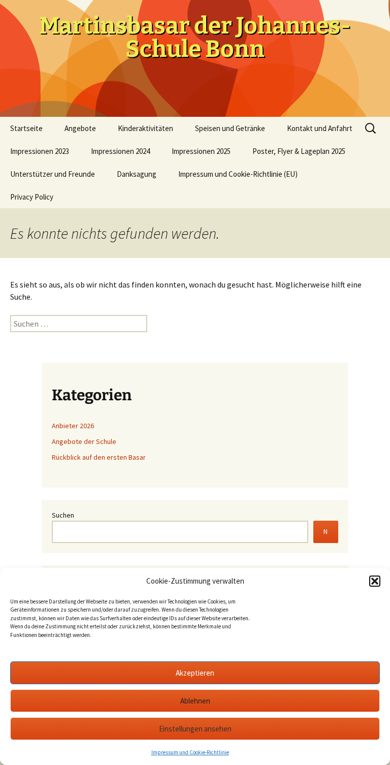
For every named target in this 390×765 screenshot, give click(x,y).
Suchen (63, 515)
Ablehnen (195, 701)
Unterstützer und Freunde (52, 174)
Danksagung (136, 174)
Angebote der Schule (84, 441)
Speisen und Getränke (230, 128)
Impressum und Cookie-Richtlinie (190, 752)
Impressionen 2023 (39, 151)
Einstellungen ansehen (195, 729)
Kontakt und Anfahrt (319, 128)
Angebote (80, 128)
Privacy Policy (31, 197)
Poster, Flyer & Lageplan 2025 (298, 151)
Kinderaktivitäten (145, 128)
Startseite (26, 128)
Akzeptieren (195, 673)
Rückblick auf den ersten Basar (99, 457)
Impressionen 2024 (120, 151)
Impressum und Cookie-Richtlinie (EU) (238, 174)
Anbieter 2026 (73, 425)
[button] (375, 581)
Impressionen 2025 (201, 151)
